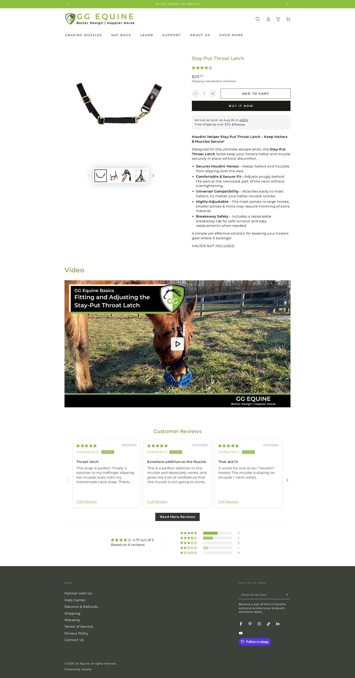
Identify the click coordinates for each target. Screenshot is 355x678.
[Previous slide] (68, 480)
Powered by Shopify (78, 669)
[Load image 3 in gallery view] (128, 176)
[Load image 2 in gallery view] (114, 176)
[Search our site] (257, 19)
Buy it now (241, 106)
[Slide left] (68, 4)
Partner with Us (78, 593)
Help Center (75, 600)
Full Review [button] (86, 502)
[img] (86, 446)
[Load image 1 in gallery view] (101, 176)
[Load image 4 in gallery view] (141, 176)
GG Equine (82, 663)
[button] (202, 68)
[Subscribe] (288, 594)
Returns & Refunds (81, 607)
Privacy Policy (76, 633)
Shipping (198, 81)
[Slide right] (287, 4)
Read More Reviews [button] (177, 517)
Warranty (72, 620)
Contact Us (74, 640)
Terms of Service (79, 627)
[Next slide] (287, 480)
